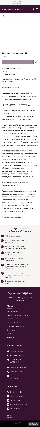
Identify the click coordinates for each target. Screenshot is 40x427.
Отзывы (10, 333)
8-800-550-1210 (19, 2)
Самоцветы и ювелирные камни (18, 315)
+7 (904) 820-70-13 (16, 355)
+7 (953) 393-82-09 (16, 372)
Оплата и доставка (13, 319)
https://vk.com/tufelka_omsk (19, 404)
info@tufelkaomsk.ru (17, 396)
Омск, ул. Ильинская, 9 (18, 351)
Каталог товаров (12, 311)
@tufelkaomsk (15, 408)
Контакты (10, 337)
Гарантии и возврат (14, 322)
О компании (11, 330)
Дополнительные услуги (15, 326)
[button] (33, 9)
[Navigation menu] (37, 9)
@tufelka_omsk (15, 400)
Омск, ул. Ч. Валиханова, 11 (19, 367)
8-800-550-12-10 (16, 392)
